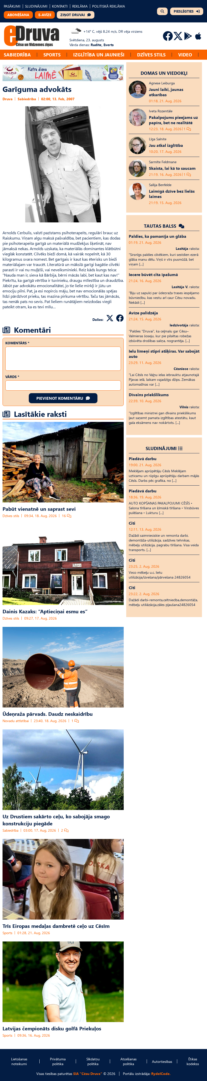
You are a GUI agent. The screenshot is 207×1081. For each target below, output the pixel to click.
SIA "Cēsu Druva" (87, 1073)
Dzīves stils (151, 54)
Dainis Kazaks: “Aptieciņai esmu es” (45, 611)
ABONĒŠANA (18, 14)
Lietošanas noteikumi (19, 1061)
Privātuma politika (58, 1061)
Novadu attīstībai (16, 720)
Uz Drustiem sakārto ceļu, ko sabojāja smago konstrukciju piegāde (56, 820)
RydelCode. (161, 1073)
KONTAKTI (60, 6)
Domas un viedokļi (164, 73)
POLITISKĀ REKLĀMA (108, 6)
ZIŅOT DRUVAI (72, 14)
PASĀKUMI (12, 6)
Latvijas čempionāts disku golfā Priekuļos (52, 1028)
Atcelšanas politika (128, 1061)
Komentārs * (17, 343)
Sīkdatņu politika (93, 1061)
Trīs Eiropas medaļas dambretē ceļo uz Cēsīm (56, 925)
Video (185, 54)
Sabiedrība (17, 54)
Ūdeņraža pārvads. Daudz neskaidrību (48, 713)
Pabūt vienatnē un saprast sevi (39, 508)
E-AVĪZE (44, 14)
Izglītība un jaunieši (98, 54)
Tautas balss (160, 226)
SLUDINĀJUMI (36, 6)
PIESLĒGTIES (184, 11)
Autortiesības (162, 1061)
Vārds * (12, 376)
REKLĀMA (80, 6)
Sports (52, 54)
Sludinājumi (161, 448)
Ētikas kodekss (193, 1061)
